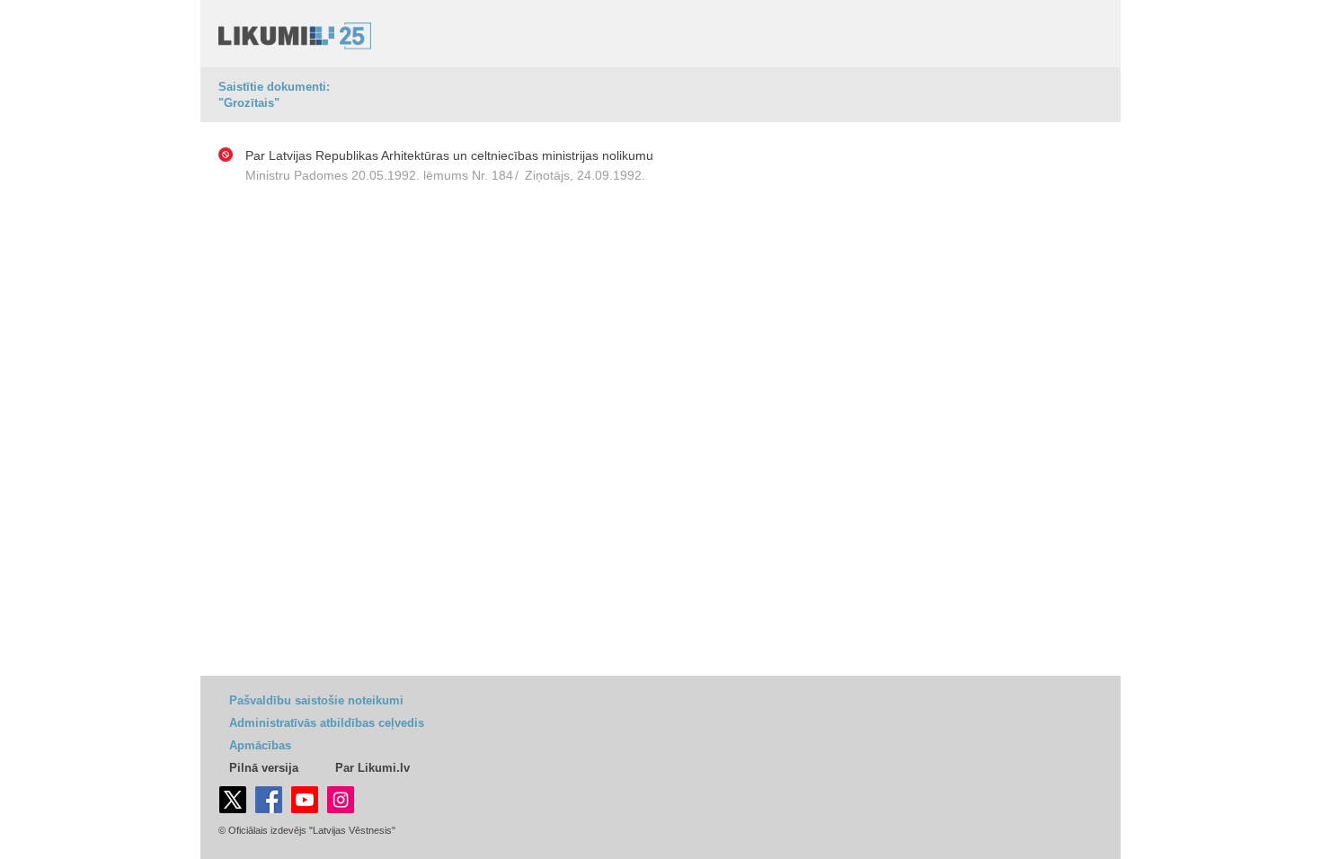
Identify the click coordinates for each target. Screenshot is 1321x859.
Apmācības (260, 745)
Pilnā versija (263, 768)
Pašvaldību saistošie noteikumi (316, 700)
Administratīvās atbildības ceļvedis (326, 723)
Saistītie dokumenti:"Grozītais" (274, 95)
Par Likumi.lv (372, 768)
